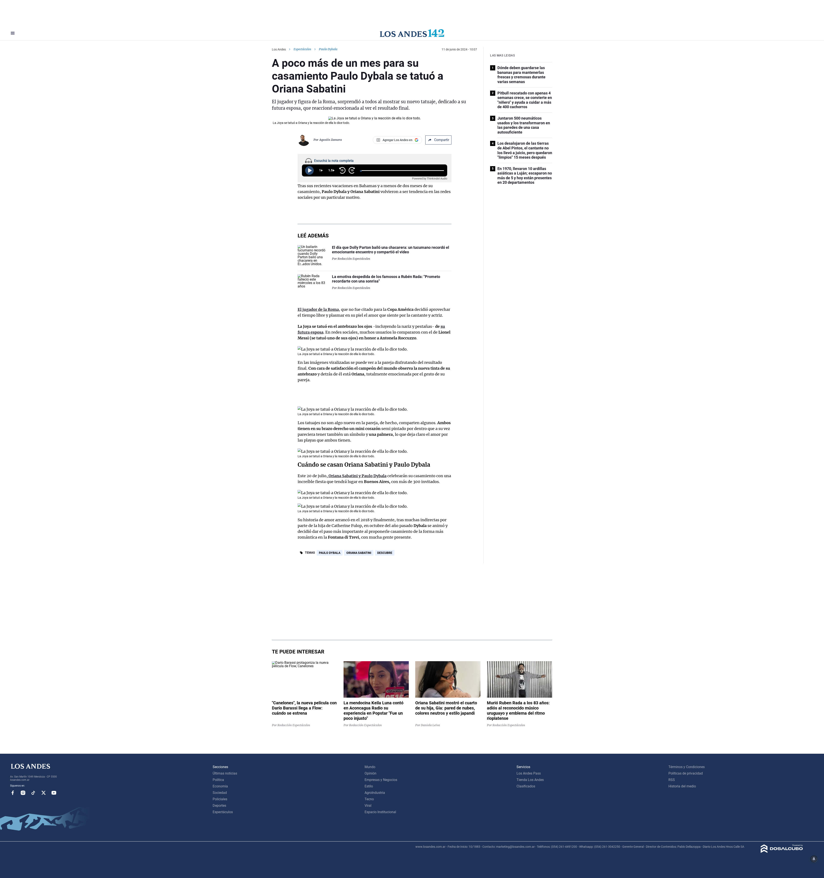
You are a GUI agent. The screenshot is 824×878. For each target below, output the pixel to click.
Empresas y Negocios (381, 780)
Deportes (219, 806)
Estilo (369, 786)
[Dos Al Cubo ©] (782, 852)
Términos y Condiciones (686, 767)
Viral (368, 806)
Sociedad (220, 793)
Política (218, 780)
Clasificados (526, 786)
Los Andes (279, 49)
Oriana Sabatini (358, 552)
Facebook (12, 792)
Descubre (384, 552)
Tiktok (33, 792)
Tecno (369, 799)
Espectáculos (302, 49)
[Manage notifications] (813, 858)
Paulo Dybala (329, 552)
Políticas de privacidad (685, 773)
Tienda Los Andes (530, 780)
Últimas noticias (225, 773)
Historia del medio (682, 786)
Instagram (23, 792)
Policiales (220, 799)
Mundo (370, 767)
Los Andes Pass (529, 773)
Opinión (370, 773)
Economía (220, 786)
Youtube (53, 792)
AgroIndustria (375, 793)
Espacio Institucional (380, 812)
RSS (671, 780)
